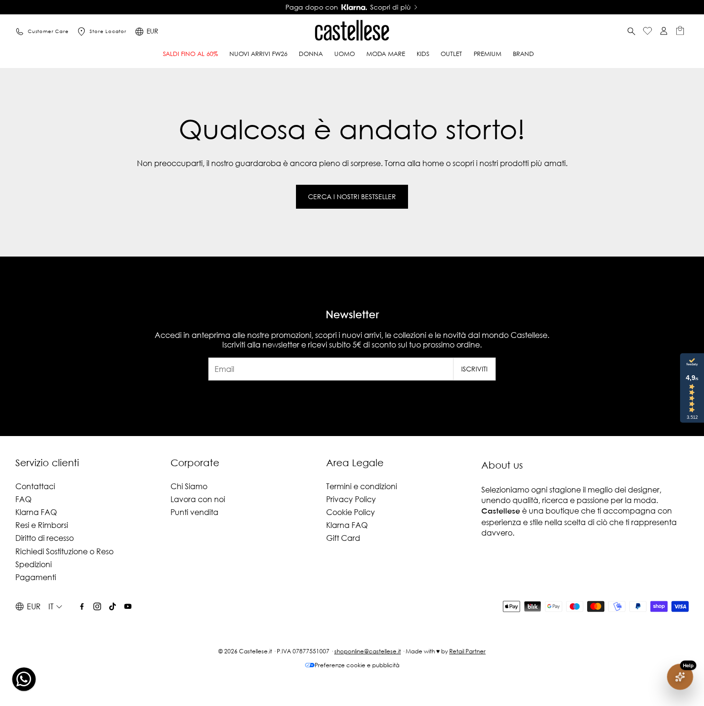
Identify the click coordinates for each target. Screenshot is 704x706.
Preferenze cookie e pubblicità (357, 665)
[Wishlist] (647, 31)
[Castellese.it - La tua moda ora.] (352, 31)
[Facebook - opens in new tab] (82, 606)
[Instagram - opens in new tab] (97, 606)
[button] (631, 31)
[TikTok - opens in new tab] (112, 606)
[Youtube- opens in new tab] (128, 606)
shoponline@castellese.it (367, 651)
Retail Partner (467, 651)
